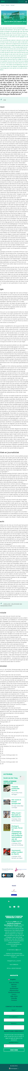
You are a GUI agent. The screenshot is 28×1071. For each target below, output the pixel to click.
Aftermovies (14, 990)
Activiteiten (14, 988)
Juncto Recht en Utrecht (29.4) (15, 21)
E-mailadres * (14, 1017)
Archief (12, 5)
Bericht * (14, 1023)
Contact (14, 1000)
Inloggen (21, 1)
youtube (14, 907)
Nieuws (14, 984)
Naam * (14, 1010)
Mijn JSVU (14, 996)
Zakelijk (14, 998)
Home (2, 5)
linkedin (10, 907)
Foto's (14, 994)
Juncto (7, 5)
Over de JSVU (14, 982)
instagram (18, 907)
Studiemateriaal (14, 992)
